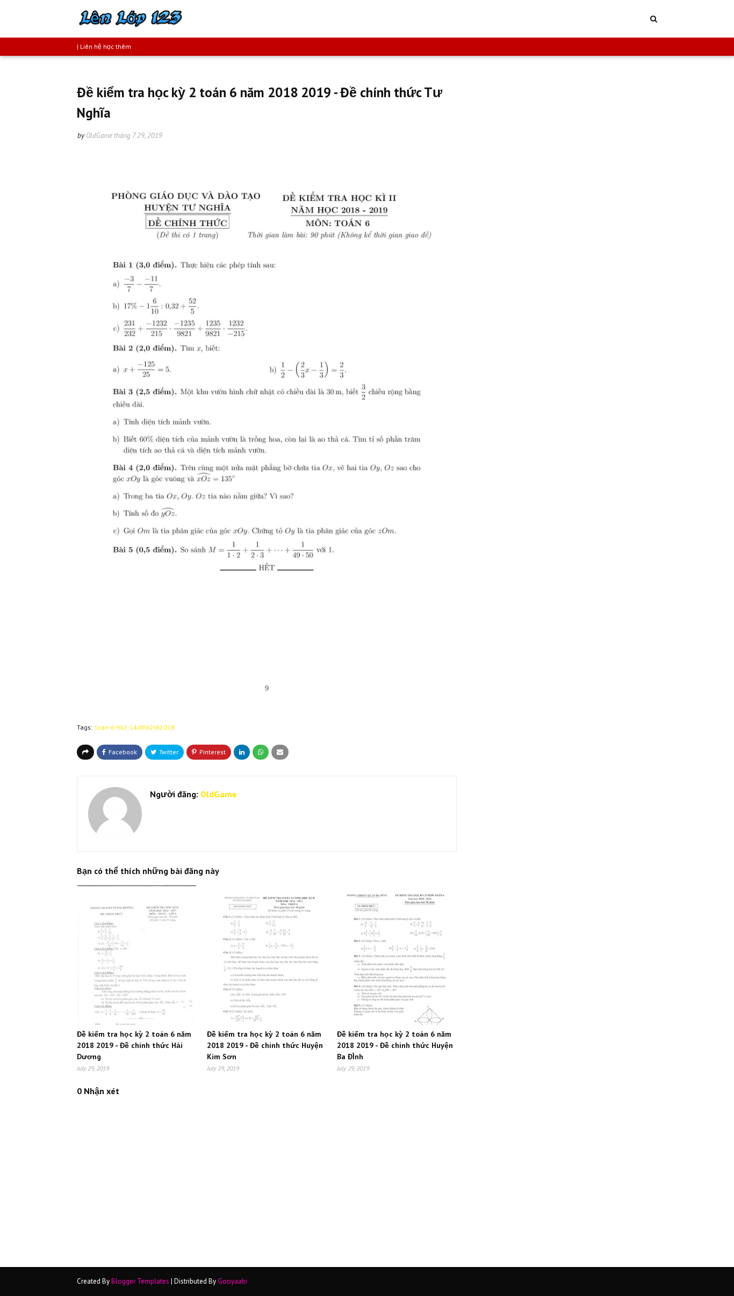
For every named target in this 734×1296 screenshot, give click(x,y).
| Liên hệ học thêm (104, 46)
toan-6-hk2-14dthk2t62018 (135, 727)
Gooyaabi (232, 1281)
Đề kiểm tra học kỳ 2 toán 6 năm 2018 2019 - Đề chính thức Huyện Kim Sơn (265, 1045)
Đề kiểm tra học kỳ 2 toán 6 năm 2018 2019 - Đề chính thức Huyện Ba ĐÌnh (395, 1045)
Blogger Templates (140, 1281)
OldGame (99, 135)
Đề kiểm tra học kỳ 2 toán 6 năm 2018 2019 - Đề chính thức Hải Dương (134, 1045)
